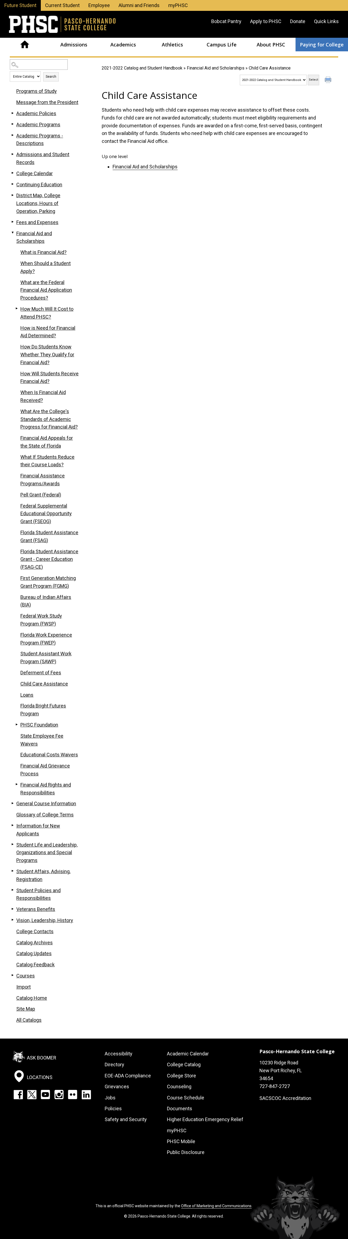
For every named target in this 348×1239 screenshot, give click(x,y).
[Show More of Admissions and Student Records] (12, 154)
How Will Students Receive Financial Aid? (49, 377)
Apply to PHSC (265, 21)
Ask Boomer (41, 1058)
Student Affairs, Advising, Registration (43, 875)
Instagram (59, 1094)
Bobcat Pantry (226, 21)
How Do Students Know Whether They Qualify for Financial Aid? (47, 354)
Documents (179, 1108)
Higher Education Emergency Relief (205, 1119)
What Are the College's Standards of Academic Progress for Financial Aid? (49, 419)
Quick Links (326, 21)
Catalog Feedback (35, 964)
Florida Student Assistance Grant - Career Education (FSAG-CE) (49, 559)
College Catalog (184, 1064)
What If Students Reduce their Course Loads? (47, 461)
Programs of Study (36, 91)
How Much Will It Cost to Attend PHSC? (46, 313)
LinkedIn (86, 1094)
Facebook (18, 1094)
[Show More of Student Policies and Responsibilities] (12, 890)
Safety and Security (126, 1119)
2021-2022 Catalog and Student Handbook (142, 68)
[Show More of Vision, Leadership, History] (12, 920)
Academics (123, 44)
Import (23, 987)
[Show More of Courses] (12, 975)
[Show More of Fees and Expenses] (12, 222)
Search (51, 76)
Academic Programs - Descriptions (39, 139)
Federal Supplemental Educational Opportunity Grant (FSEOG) (46, 513)
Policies (113, 1108)
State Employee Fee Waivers (41, 740)
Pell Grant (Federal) (40, 495)
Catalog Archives (34, 942)
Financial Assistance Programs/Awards (42, 479)
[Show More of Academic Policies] (12, 113)
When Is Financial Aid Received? (43, 396)
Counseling (179, 1086)
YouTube (45, 1094)
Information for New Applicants (38, 830)
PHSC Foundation (39, 725)
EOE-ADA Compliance (128, 1075)
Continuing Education (39, 184)
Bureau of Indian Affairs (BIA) (45, 601)
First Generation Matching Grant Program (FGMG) (48, 582)
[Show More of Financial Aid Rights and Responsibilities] (16, 784)
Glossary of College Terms (45, 814)
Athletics (172, 44)
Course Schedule (185, 1097)
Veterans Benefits (35, 909)
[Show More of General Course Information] (12, 803)
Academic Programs (38, 124)
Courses (25, 976)
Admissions (73, 44)
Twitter (32, 1094)
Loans (26, 695)
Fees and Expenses (37, 222)
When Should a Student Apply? (45, 267)
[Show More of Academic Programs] (12, 124)
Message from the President (47, 102)
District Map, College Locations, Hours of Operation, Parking (38, 203)
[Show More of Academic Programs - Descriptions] (12, 135)
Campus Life (222, 44)
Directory (114, 1064)
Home (24, 44)
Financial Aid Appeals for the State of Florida (46, 442)
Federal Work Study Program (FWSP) (41, 620)
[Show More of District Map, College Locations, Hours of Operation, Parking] (12, 195)
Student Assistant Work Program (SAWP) (46, 657)
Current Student (62, 5)
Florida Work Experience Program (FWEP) (46, 639)
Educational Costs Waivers (49, 754)
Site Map (25, 1009)
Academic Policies (36, 113)
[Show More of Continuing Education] (12, 184)
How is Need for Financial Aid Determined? (47, 332)
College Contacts (35, 931)
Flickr (72, 1094)
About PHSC (271, 44)
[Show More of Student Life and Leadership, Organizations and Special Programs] (12, 844)
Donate (297, 21)
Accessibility (118, 1053)
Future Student (20, 5)
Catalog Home (31, 998)
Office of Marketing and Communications (216, 1206)
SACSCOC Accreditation (285, 1098)
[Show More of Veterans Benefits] (12, 908)
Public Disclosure (185, 1152)
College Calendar (34, 173)
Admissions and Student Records (42, 158)
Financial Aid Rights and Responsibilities (45, 788)
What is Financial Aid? (43, 252)
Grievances (117, 1086)
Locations (39, 1077)
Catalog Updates (34, 953)
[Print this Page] (329, 80)
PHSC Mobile (181, 1141)
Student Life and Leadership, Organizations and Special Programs (46, 852)
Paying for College (322, 44)
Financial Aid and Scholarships (215, 68)
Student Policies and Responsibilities (38, 894)
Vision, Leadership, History (44, 920)
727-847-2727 (274, 1086)
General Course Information (46, 803)
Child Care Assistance (44, 684)
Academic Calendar (188, 1053)
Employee (99, 5)
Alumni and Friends (139, 5)
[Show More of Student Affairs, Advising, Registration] (12, 871)
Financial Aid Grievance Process (45, 769)
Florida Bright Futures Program (43, 709)
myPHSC (178, 5)
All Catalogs (29, 1020)
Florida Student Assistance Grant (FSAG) (49, 536)
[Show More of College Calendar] (12, 173)
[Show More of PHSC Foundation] (16, 724)
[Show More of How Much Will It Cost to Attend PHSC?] (16, 308)
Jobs (110, 1097)
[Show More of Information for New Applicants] (12, 825)
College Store (181, 1075)
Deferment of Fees (40, 672)
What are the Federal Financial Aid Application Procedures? (46, 290)
